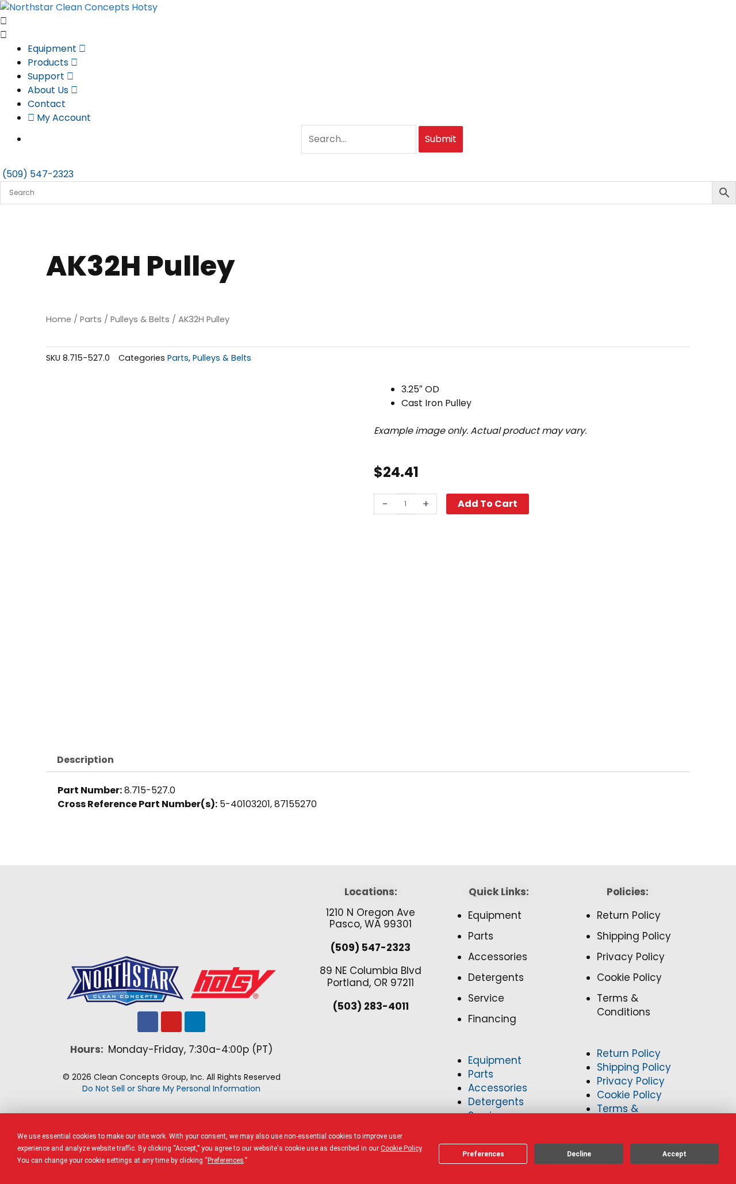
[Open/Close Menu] (368, 21)
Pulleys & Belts (140, 319)
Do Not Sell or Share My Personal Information (171, 1088)
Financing (492, 1019)
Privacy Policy (631, 957)
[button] (498, 1047)
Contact (47, 103)
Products (49, 62)
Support (47, 76)
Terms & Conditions (623, 1005)
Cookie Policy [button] (401, 1148)
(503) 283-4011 (371, 1006)
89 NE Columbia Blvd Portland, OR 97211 (370, 976)
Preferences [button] (226, 1160)
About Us (49, 90)
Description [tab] (85, 759)
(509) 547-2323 (371, 947)
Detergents (496, 977)
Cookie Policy (629, 977)
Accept (674, 1154)
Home (58, 319)
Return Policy (629, 915)
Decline (579, 1154)
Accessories (497, 957)
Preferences (483, 1154)
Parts (91, 319)
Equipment (53, 48)
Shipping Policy (634, 936)
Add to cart (488, 503)
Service (486, 998)
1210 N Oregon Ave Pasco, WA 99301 (370, 918)
